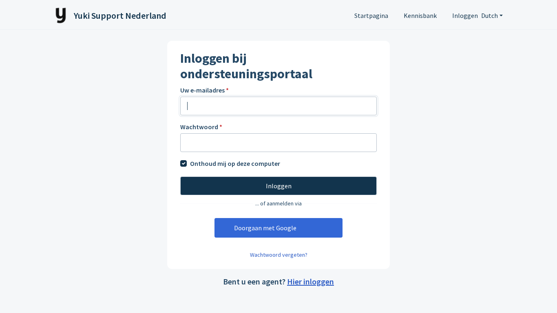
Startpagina (371, 15)
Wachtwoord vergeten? (278, 254)
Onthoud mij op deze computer (235, 163)
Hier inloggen (310, 281)
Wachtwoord (201, 127)
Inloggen (465, 15)
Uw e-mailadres (204, 90)
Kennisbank (420, 15)
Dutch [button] (489, 15)
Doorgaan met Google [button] (265, 228)
